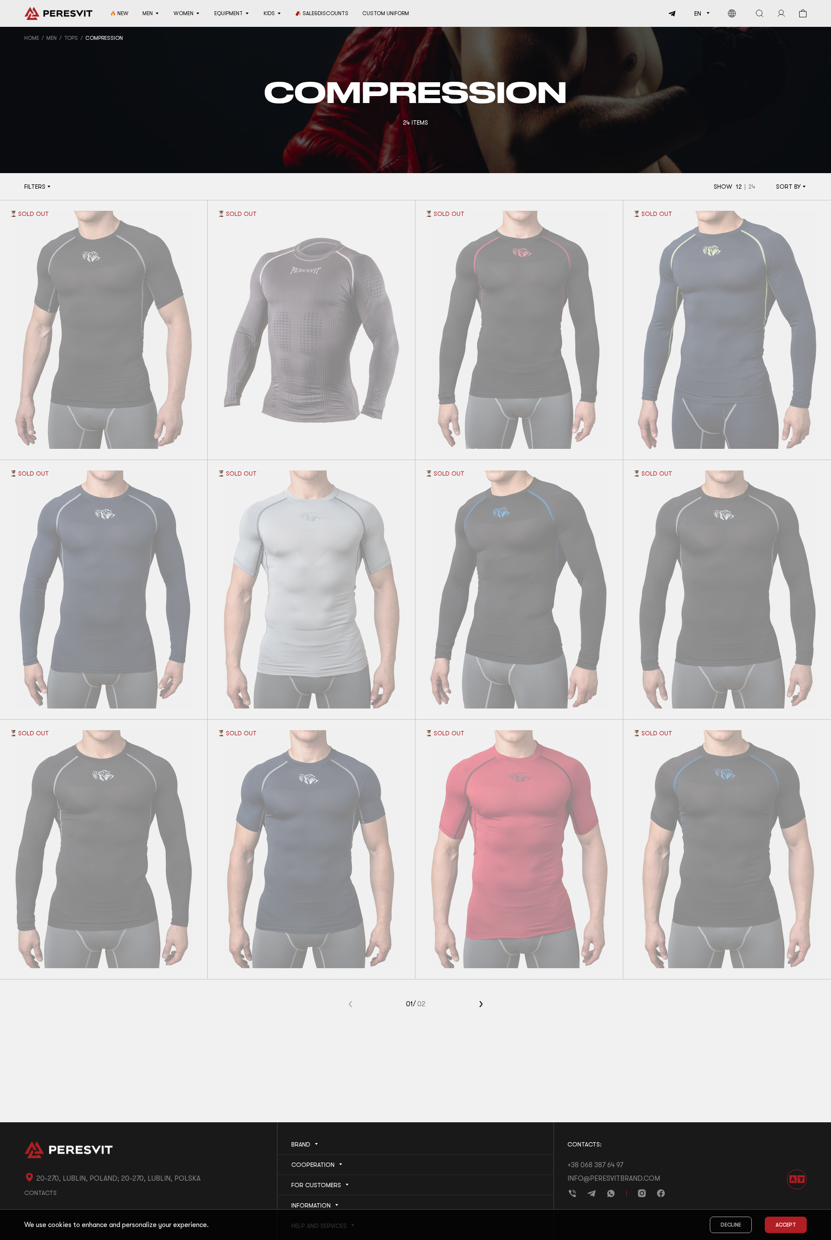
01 (409, 1004)
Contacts (40, 1192)
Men (51, 38)
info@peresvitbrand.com (613, 1178)
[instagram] (642, 1193)
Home (31, 38)
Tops (71, 38)
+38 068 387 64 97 (595, 1165)
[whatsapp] (611, 1193)
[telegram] (669, 13)
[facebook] (661, 1193)
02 (421, 1004)
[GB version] (732, 13)
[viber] (572, 1193)
